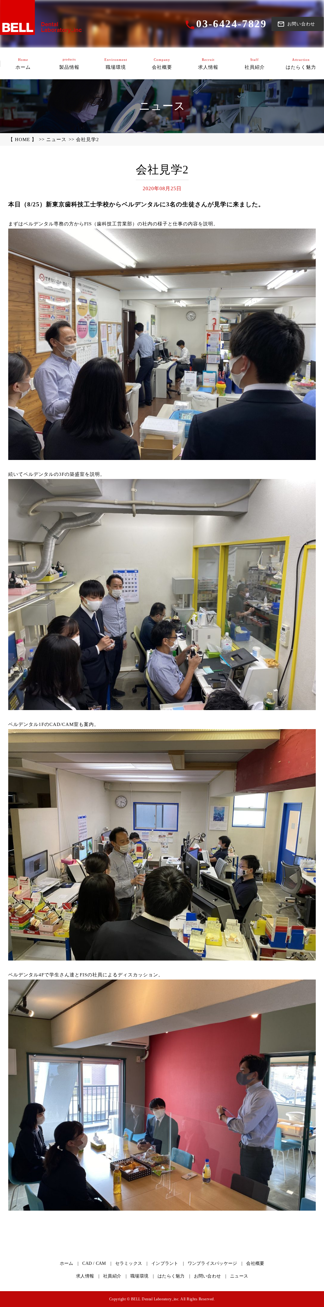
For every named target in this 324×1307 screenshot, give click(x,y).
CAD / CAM (94, 1263)
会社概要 (255, 1263)
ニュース (56, 139)
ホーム (66, 1263)
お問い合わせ (207, 1276)
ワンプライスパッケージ (212, 1263)
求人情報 (85, 1276)
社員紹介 (112, 1276)
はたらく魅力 (171, 1276)
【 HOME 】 (22, 139)
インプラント (164, 1263)
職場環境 (139, 1276)
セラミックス (128, 1263)
